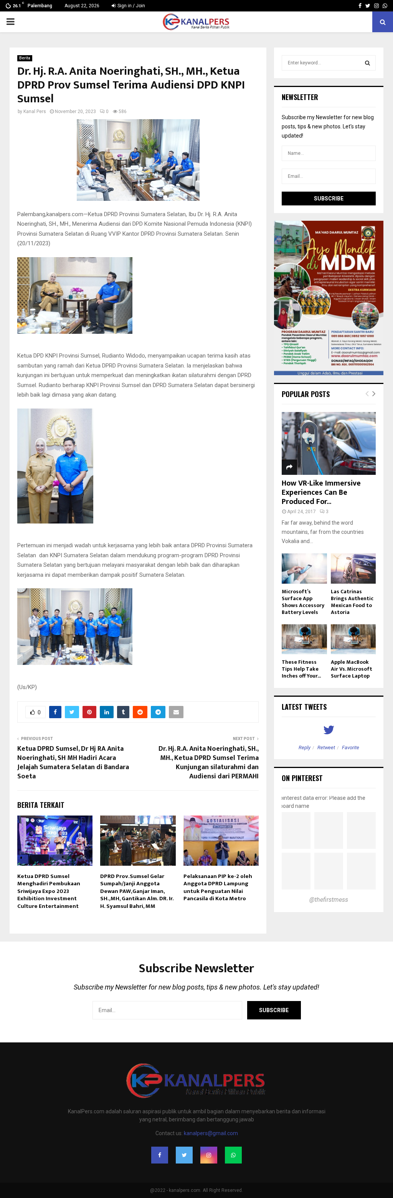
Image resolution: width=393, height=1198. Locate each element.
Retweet (326, 747)
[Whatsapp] (233, 1155)
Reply (304, 747)
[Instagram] (208, 1155)
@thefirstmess (328, 899)
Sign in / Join (130, 5)
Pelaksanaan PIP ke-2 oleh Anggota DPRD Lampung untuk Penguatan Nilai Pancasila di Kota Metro (217, 887)
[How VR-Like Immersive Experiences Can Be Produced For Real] (329, 443)
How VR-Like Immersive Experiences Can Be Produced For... (321, 492)
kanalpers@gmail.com (211, 1133)
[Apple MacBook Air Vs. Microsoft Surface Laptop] (353, 639)
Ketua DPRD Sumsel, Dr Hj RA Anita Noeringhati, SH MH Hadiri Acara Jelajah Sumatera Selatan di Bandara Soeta (73, 762)
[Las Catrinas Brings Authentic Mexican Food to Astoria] (353, 568)
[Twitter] (184, 1155)
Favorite (350, 747)
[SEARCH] (367, 63)
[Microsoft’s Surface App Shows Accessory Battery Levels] (304, 568)
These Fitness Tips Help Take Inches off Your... (301, 669)
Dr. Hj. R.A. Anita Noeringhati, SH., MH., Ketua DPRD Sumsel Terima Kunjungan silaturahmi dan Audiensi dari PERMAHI (209, 762)
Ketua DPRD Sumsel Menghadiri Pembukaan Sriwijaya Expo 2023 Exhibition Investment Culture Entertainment (48, 891)
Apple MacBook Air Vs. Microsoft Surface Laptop (351, 669)
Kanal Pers (34, 111)
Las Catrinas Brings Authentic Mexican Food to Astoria (352, 602)
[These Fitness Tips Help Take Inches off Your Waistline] (304, 639)
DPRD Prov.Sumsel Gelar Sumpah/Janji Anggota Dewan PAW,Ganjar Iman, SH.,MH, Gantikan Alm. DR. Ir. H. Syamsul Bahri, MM (136, 891)
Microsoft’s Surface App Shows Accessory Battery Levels (303, 602)
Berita (24, 58)
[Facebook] (159, 1155)
